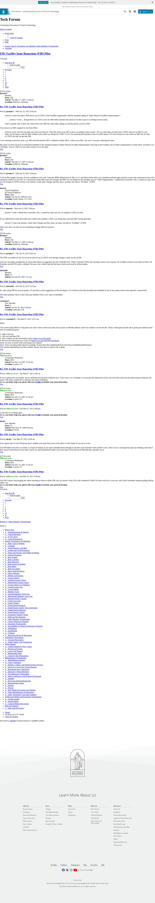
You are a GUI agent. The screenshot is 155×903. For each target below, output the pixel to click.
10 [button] (6, 83)
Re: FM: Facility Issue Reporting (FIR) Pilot (22, 106)
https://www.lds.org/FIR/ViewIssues (45, 341)
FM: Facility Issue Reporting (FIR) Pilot (25, 53)
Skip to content (6, 29)
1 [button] (5, 72)
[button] (9, 63)
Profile (38, 382)
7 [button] (5, 76)
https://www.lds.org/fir (42, 338)
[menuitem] (16, 38)
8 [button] (5, 78)
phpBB (12, 721)
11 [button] (6, 85)
